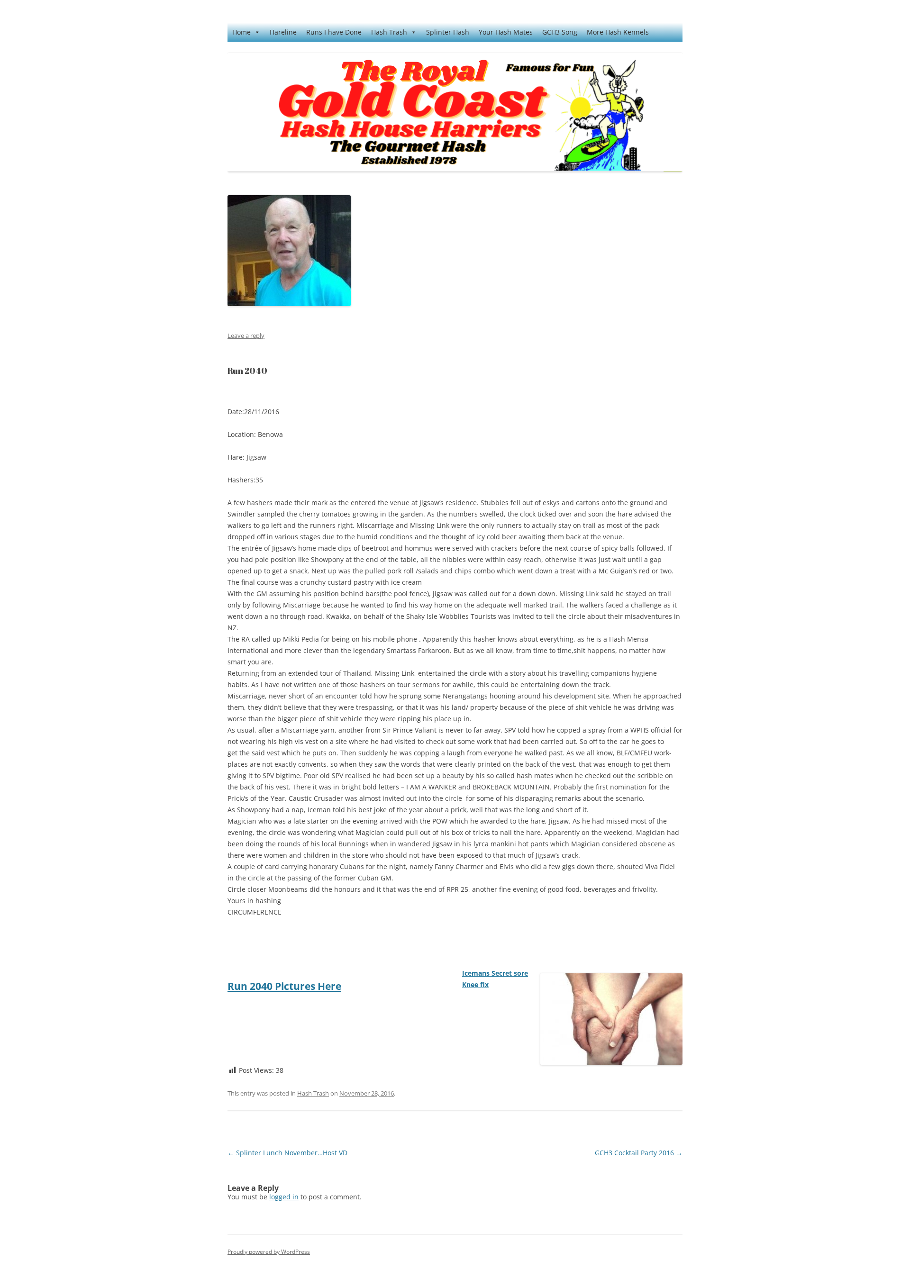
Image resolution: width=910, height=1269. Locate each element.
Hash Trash (389, 31)
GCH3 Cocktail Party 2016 (638, 1152)
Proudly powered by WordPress (269, 1252)
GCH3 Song (559, 31)
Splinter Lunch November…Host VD (287, 1152)
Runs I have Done (334, 31)
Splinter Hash (447, 31)
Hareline (283, 31)
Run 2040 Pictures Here (284, 986)
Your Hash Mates (506, 31)
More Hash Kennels (618, 31)
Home (241, 31)
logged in (284, 1196)
